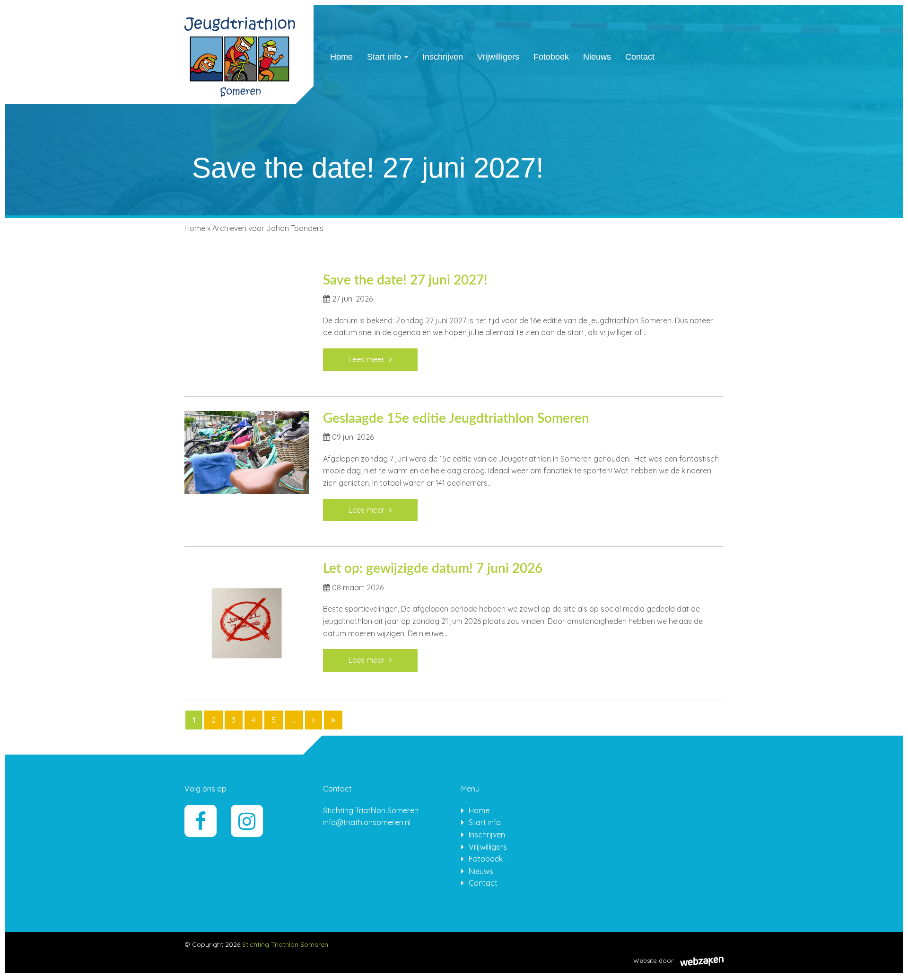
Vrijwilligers (498, 57)
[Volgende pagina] (313, 720)
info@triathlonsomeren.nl (366, 822)
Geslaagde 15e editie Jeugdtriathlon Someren (456, 418)
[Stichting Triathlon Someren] (239, 53)
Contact (640, 57)
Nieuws (597, 57)
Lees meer (366, 359)
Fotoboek (551, 57)
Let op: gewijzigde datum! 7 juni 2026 (432, 568)
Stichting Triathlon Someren (285, 944)
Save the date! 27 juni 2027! (405, 280)
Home (341, 57)
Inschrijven (442, 57)
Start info (385, 57)
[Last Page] (333, 720)
